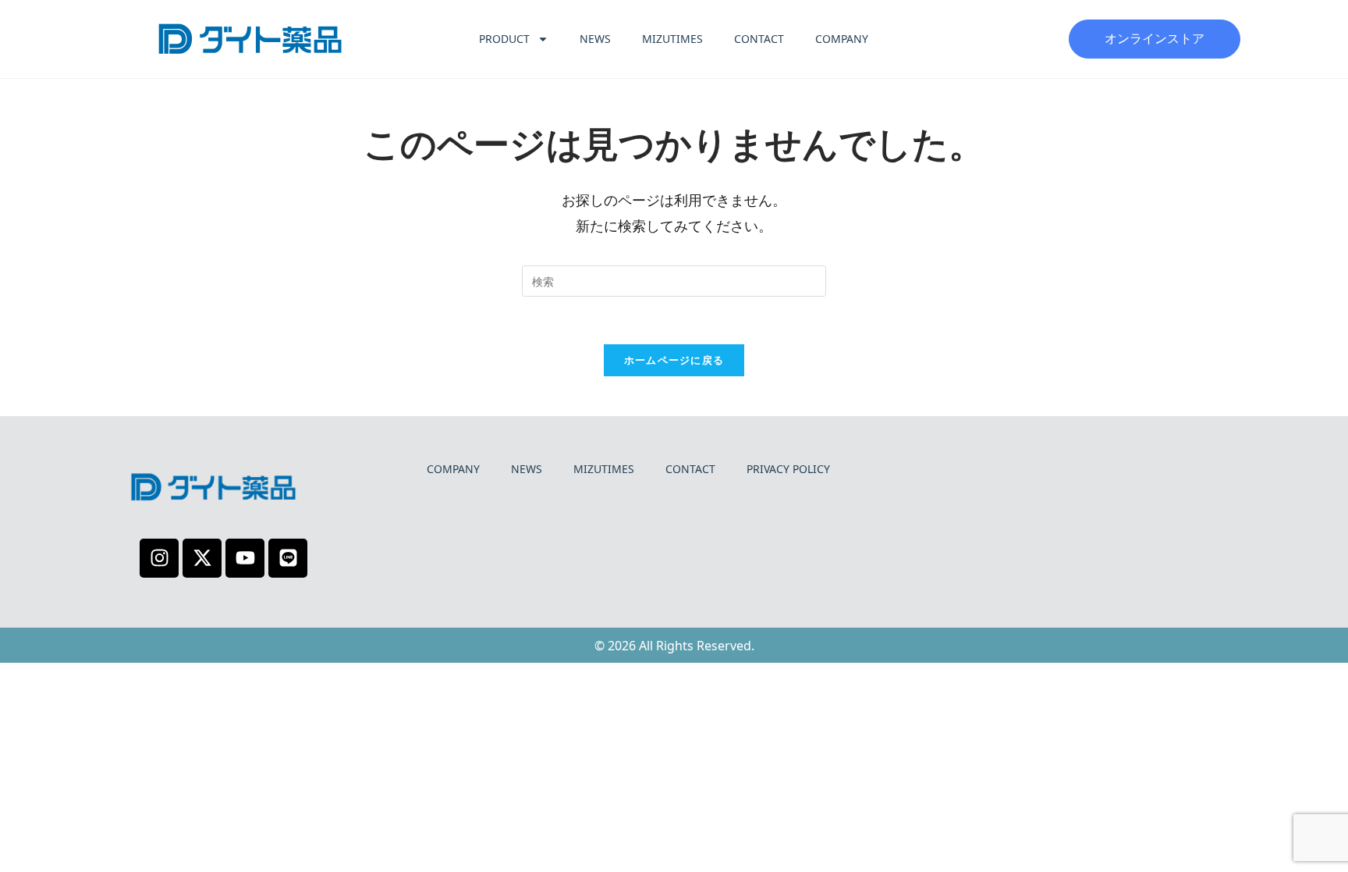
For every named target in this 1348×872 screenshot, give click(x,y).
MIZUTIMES (672, 38)
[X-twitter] (202, 558)
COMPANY (841, 38)
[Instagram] (159, 558)
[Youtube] (244, 558)
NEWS (595, 38)
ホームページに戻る (674, 360)
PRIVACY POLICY (788, 468)
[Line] (287, 558)
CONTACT (759, 38)
